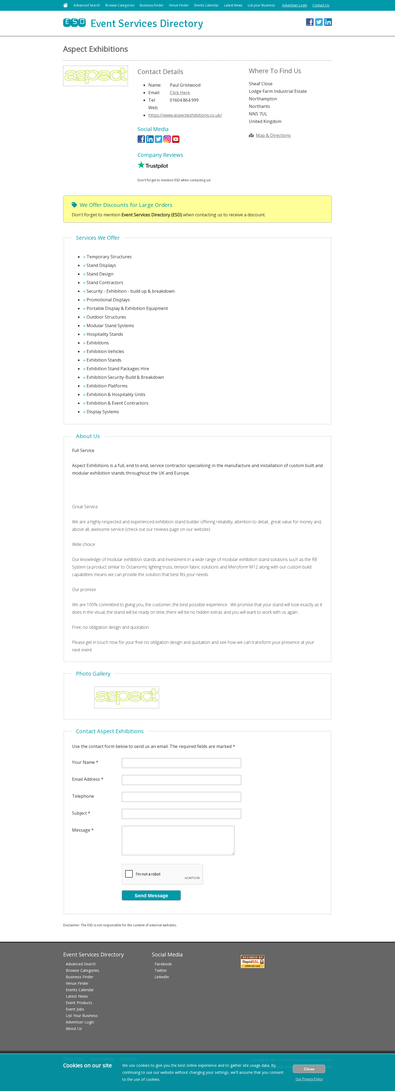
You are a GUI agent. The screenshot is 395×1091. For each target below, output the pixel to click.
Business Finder (152, 5)
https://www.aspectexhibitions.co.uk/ (185, 115)
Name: (154, 85)
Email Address (86, 779)
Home (65, 5)
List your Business (261, 5)
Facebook (163, 963)
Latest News (233, 5)
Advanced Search (87, 5)
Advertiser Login (294, 5)
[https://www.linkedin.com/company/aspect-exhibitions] (150, 141)
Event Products (79, 1002)
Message (81, 830)
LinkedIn (162, 976)
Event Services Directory (133, 23)
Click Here (180, 93)
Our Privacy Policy (309, 1079)
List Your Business (82, 1015)
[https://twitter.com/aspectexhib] (158, 141)
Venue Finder (179, 5)
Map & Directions (273, 135)
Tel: (152, 100)
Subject (79, 813)
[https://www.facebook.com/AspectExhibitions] (141, 141)
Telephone (83, 796)
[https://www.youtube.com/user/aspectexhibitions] (175, 141)
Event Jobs (75, 1009)
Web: (153, 108)
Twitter (161, 970)
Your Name (83, 762)
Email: (154, 93)
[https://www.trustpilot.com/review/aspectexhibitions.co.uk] (153, 167)
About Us (74, 1028)
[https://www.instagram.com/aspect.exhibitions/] (167, 141)
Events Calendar (206, 5)
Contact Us (321, 5)
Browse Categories (119, 5)
